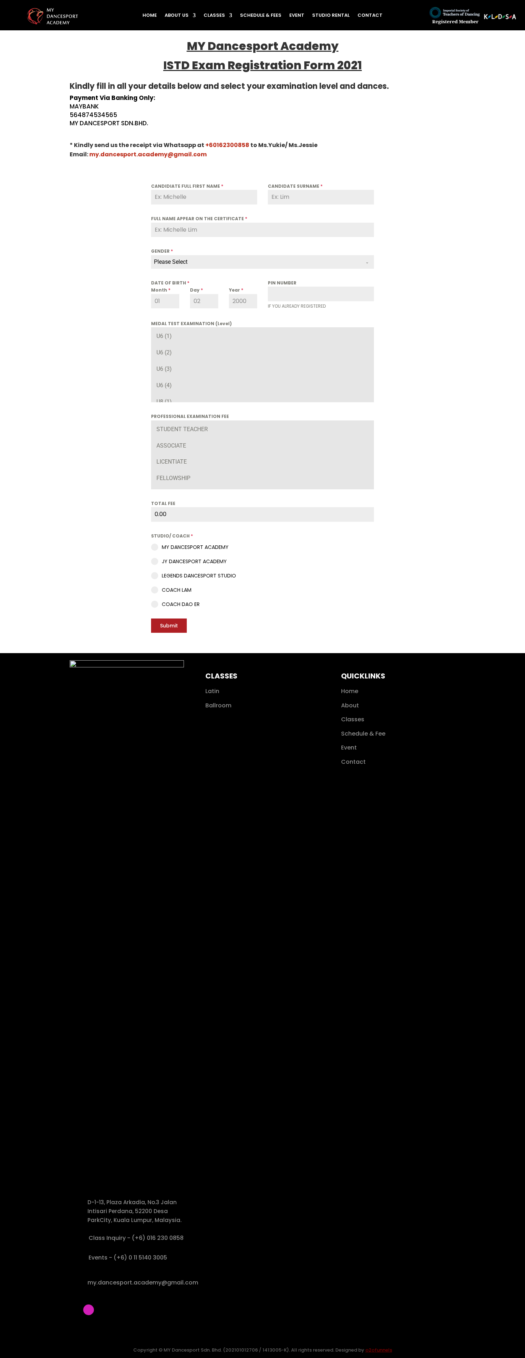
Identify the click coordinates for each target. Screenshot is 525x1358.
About (350, 705)
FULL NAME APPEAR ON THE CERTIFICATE (199, 219)
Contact (370, 16)
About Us (177, 16)
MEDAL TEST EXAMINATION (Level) (191, 323)
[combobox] (262, 262)
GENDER (162, 251)
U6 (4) (164, 385)
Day (196, 290)
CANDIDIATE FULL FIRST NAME (187, 186)
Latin (212, 691)
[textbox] (255, 262)
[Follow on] (75, 1309)
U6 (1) (164, 336)
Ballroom (218, 705)
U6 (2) (164, 352)
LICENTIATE (171, 461)
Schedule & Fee (363, 734)
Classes (214, 16)
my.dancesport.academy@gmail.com (143, 1282)
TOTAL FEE (163, 503)
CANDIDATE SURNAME (295, 186)
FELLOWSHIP (173, 478)
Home (149, 16)
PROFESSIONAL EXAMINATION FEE (190, 416)
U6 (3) (164, 368)
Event (296, 16)
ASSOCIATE (171, 445)
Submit (169, 625)
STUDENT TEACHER (182, 429)
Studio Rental (331, 16)
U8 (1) (164, 401)
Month (160, 290)
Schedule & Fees (260, 16)
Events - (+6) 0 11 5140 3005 (128, 1257)
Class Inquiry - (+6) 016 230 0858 (136, 1238)
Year (236, 290)
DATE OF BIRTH (170, 283)
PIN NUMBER (282, 283)
